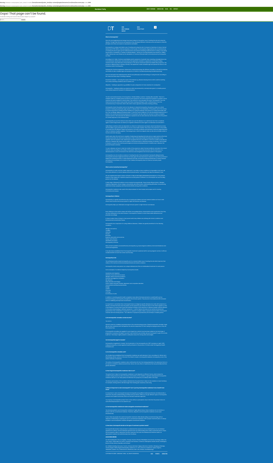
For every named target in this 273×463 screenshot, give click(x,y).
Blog (166, 9)
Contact (175, 9)
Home (123, 27)
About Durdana (151, 9)
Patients (157, 454)
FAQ (171, 9)
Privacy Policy (140, 29)
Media (138, 27)
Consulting (160, 9)
